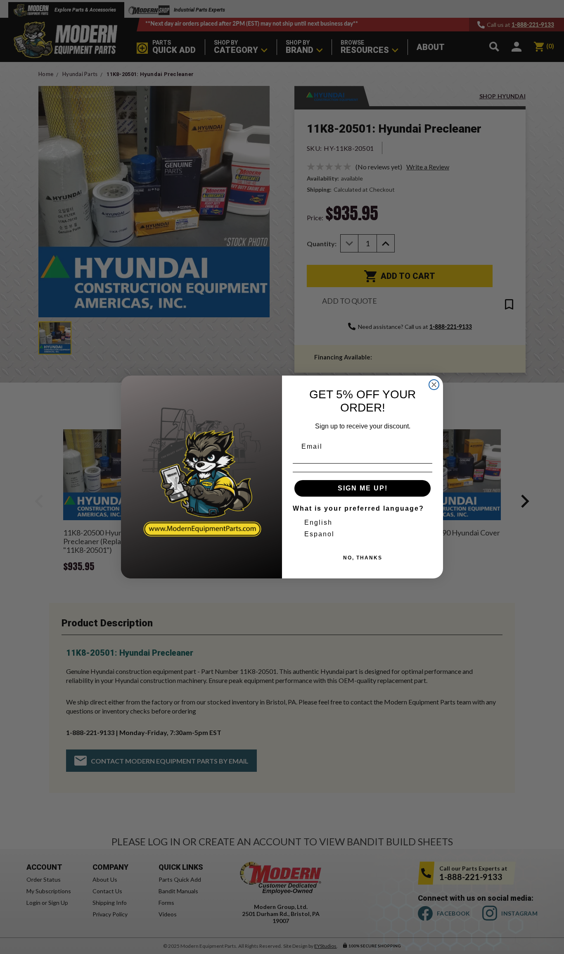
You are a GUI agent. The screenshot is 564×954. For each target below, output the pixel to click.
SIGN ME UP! (363, 488)
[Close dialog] (434, 385)
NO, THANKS (362, 558)
